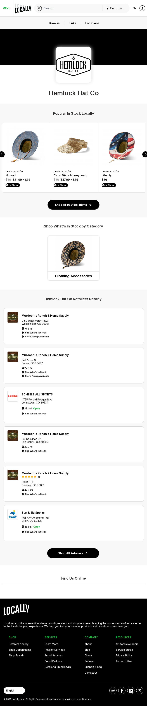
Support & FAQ (93, 666)
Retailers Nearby (19, 643)
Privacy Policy (124, 655)
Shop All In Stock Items (71, 204)
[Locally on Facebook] (121, 690)
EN (134, 8)
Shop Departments (20, 649)
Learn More (51, 643)
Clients (89, 655)
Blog (87, 649)
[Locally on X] (139, 690)
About (88, 643)
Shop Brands (16, 655)
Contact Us (91, 672)
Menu (6, 8)
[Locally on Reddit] (113, 690)
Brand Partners (53, 661)
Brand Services (54, 655)
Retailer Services (55, 649)
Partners (89, 661)
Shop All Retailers (70, 553)
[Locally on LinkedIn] (130, 690)
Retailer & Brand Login (58, 666)
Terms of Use (124, 661)
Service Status (124, 649)
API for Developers (127, 643)
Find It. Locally (118, 8)
